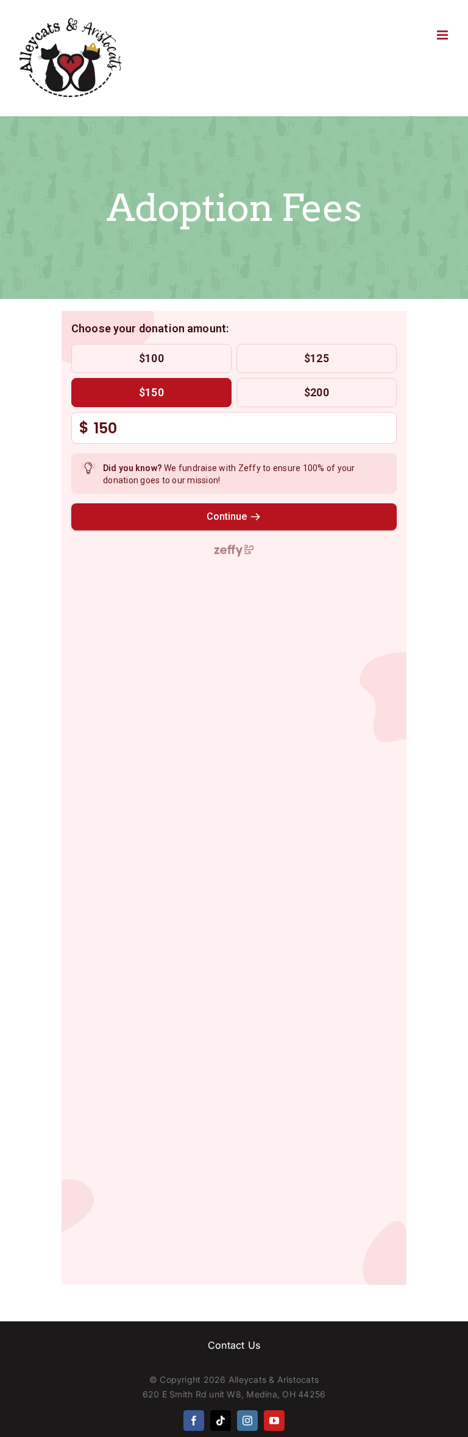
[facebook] (193, 1420)
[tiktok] (220, 1420)
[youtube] (274, 1420)
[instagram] (247, 1420)
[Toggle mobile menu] (443, 35)
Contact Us (234, 1345)
